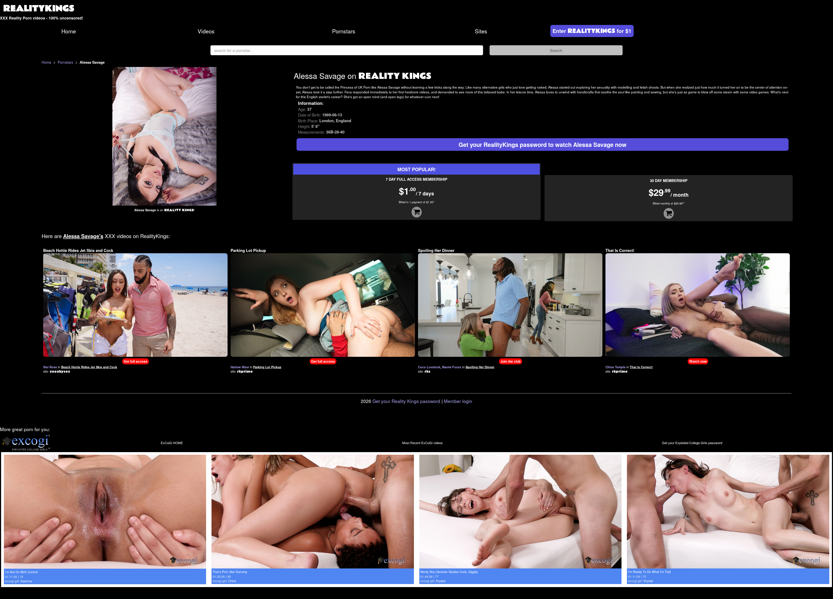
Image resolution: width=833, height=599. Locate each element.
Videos (206, 31)
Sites (481, 31)
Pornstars (343, 31)
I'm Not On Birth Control (21, 572)
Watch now (698, 361)
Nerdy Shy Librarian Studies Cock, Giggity (449, 572)
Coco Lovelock (429, 367)
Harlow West (240, 367)
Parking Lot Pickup (248, 250)
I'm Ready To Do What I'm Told (649, 572)
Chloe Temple (615, 367)
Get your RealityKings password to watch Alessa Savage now (542, 144)
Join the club (510, 361)
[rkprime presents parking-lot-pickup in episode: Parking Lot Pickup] (323, 304)
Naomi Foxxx (451, 367)
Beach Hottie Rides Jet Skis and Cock (78, 250)
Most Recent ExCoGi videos (422, 442)
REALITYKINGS (38, 8)
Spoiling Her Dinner (436, 250)
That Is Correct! (619, 250)
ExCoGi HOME (172, 442)
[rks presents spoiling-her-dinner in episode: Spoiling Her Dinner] (510, 304)
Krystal (440, 581)
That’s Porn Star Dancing (230, 572)
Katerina (26, 581)
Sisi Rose (50, 367)
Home (68, 31)
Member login (458, 401)
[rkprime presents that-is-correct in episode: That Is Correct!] (697, 304)
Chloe (232, 581)
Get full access (136, 361)
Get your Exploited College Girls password (692, 442)
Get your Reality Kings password (406, 401)
